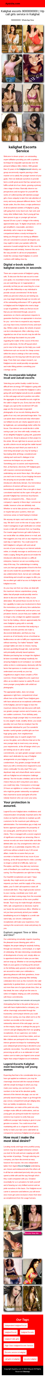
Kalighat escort (25, 169)
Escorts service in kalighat (15, 1352)
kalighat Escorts (27, 1332)
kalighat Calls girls (12, 1339)
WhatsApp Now (28, 20)
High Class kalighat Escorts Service (19, 1346)
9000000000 (16, 20)
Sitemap (26, 1371)
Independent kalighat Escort (16, 1325)
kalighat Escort (10, 1332)
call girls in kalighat (12, 1359)
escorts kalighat (30, 1359)
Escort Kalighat (24, 1166)
